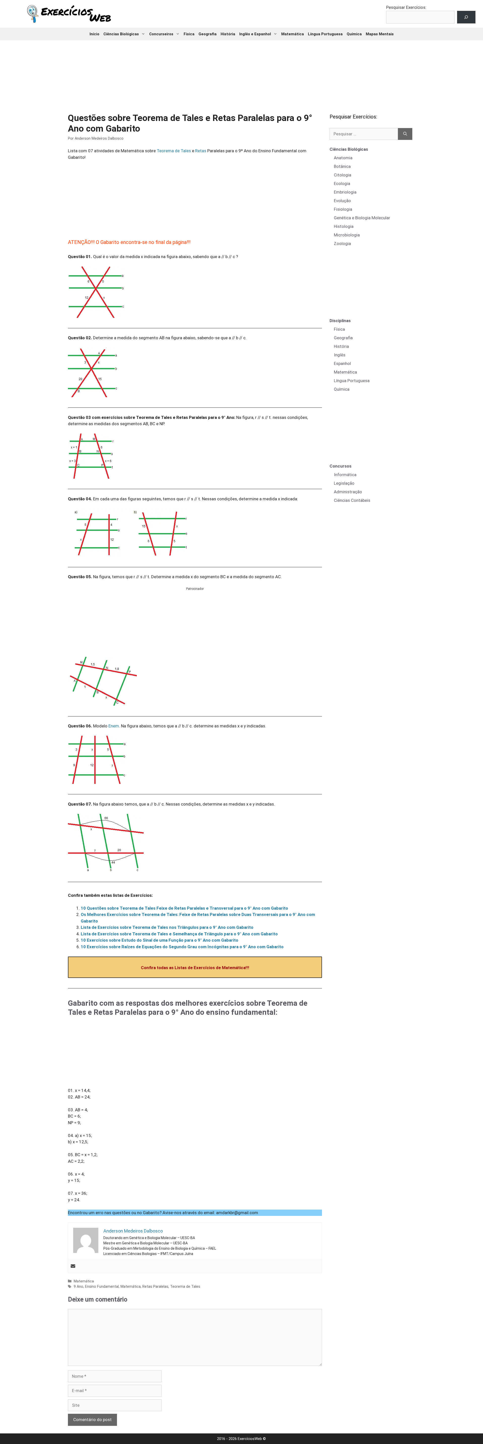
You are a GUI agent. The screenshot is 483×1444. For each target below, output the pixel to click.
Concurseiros (161, 34)
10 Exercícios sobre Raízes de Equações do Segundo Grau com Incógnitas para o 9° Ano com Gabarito (182, 946)
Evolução (342, 200)
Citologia (342, 174)
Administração (348, 491)
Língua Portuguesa (325, 34)
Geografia (207, 34)
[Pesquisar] (405, 134)
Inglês (339, 354)
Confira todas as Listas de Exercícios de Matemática (193, 967)
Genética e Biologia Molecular (362, 217)
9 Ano (78, 1286)
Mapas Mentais (380, 34)
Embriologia (345, 192)
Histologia (343, 226)
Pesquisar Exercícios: (406, 7)
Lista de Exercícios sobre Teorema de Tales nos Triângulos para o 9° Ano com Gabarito (167, 927)
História (228, 34)
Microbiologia (347, 234)
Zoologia (342, 243)
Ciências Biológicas (121, 34)
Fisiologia (343, 209)
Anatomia (343, 157)
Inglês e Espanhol (255, 34)
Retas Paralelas (155, 1286)
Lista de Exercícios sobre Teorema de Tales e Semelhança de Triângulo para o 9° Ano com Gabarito (179, 933)
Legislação (344, 483)
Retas (200, 150)
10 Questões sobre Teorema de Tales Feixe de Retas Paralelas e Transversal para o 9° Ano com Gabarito (184, 908)
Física (189, 34)
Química (354, 34)
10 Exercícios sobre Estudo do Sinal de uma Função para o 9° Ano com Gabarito (159, 940)
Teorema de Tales (174, 150)
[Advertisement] (241, 73)
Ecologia (342, 183)
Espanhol (342, 363)
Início (94, 34)
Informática (345, 474)
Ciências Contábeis (352, 500)
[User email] (73, 1266)
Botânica (342, 166)
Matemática (292, 34)
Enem (113, 725)
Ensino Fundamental (102, 1286)
